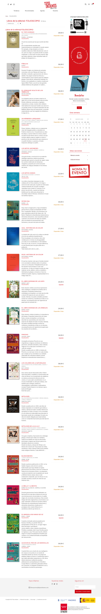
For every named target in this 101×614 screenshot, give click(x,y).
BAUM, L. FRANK (26, 516)
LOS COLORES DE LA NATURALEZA (34, 364)
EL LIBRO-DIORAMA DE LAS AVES (33, 281)
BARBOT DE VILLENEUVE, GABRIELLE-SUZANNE (34, 487)
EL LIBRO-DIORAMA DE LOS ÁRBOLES (35, 308)
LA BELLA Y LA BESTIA (29, 486)
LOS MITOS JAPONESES (33, 149)
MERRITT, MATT (25, 283)
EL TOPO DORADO (34, 33)
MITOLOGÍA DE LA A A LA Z (35, 427)
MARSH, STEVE (25, 309)
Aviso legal (33, 599)
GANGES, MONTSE (26, 123)
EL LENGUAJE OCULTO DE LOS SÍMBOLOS (32, 91)
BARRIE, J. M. (25, 203)
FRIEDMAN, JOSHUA (27, 152)
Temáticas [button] (16, 10)
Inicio (7, 16)
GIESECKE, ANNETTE (27, 431)
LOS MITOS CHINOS (31, 173)
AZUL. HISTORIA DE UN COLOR (32, 228)
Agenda (42, 10)
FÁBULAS (25, 64)
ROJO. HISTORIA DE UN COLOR (32, 254)
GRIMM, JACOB (25, 459)
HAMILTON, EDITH (26, 401)
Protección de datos (24, 599)
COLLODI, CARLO (26, 336)
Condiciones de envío (41, 599)
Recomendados (29, 10)
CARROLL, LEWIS (26, 546)
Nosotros (55, 10)
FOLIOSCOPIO (25, 38)
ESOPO (23, 65)
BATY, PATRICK (25, 368)
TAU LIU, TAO (25, 176)
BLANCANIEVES (30, 456)
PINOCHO (25, 334)
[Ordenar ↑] (20, 23)
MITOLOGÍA (35, 398)
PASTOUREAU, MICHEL (27, 229)
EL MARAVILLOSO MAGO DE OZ (32, 514)
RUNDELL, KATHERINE (27, 37)
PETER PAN (26, 201)
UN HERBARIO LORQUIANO (35, 120)
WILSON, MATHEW (26, 93)
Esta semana (75, 112)
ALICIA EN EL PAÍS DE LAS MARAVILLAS (35, 543)
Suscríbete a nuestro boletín (83, 591)
